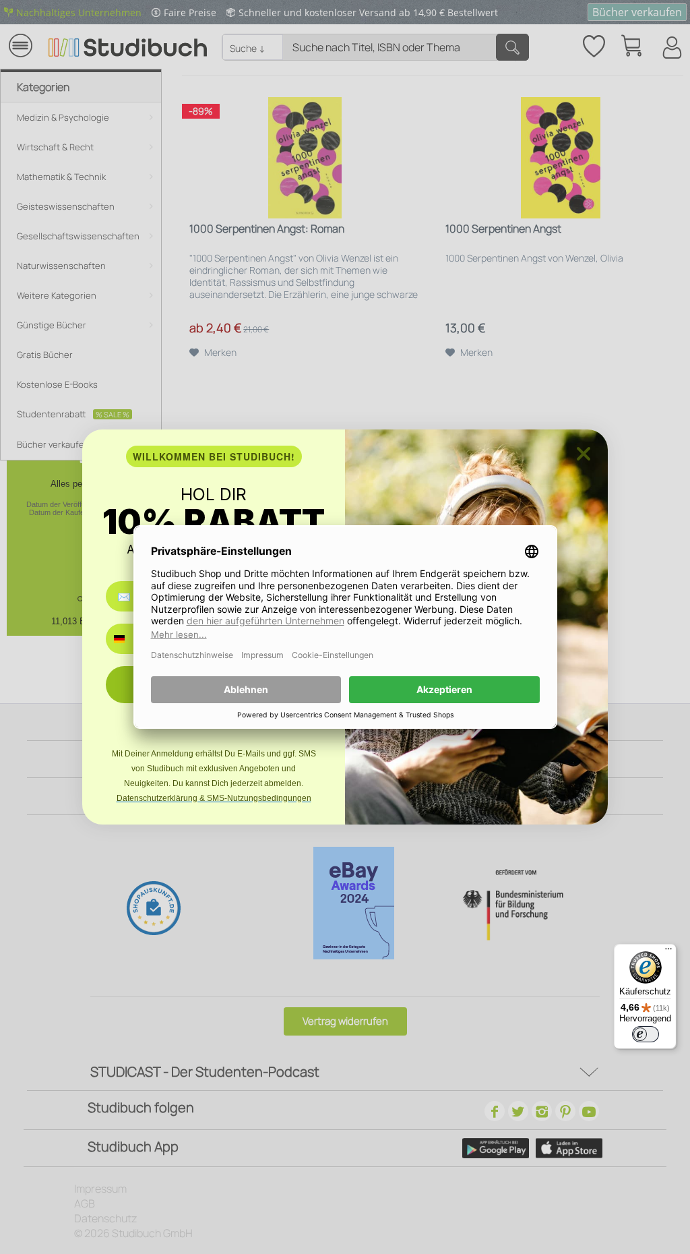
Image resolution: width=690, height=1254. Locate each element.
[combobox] (129, 638)
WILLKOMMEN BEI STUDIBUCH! (214, 456)
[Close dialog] (583, 453)
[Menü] (668, 952)
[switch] (645, 1034)
